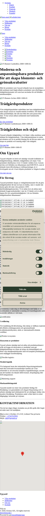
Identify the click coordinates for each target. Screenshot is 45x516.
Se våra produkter (6, 122)
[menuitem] (8, 3)
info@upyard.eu (11, 418)
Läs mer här (4, 145)
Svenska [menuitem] (8, 3)
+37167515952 (12, 416)
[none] (25, 8)
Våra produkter (10, 498)
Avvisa (22, 303)
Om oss (7, 503)
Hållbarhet (8, 501)
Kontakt (7, 505)
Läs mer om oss (5, 173)
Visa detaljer (33, 282)
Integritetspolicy (6, 513)
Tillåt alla (22, 289)
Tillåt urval (22, 296)
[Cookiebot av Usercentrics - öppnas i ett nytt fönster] (32, 211)
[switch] (39, 258)
